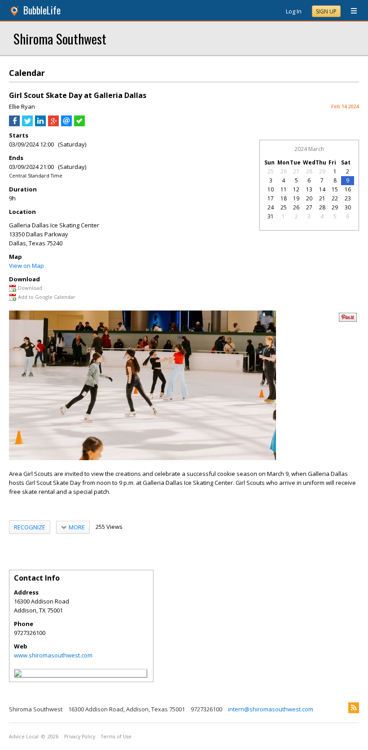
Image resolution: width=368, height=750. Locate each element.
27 (296, 171)
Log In (294, 11)
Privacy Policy (79, 736)
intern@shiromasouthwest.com (270, 709)
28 (309, 171)
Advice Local (24, 736)
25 (270, 171)
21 (322, 198)
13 (309, 189)
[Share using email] (66, 124)
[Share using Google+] (53, 124)
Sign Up (326, 11)
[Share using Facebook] (14, 124)
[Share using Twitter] (27, 124)
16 (348, 189)
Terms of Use (116, 736)
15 (335, 189)
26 (283, 171)
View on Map (26, 266)
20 (309, 198)
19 (296, 198)
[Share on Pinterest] (348, 319)
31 (270, 216)
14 (322, 189)
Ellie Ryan (22, 106)
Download (30, 287)
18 (283, 198)
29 (322, 171)
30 (348, 207)
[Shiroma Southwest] (18, 674)
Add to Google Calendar (46, 296)
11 (283, 189)
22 (335, 198)
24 (270, 207)
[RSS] (353, 707)
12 (296, 189)
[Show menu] (350, 11)
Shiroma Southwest (59, 38)
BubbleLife (42, 10)
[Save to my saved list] (79, 124)
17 (270, 198)
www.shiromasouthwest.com (53, 655)
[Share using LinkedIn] (40, 124)
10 (270, 189)
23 (348, 198)
